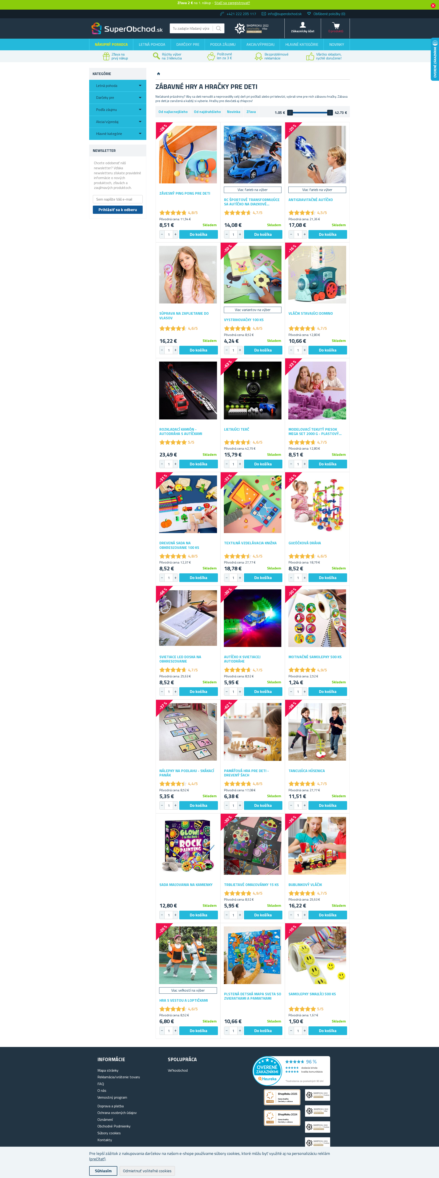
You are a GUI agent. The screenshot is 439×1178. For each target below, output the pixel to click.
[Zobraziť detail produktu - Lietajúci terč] (253, 390)
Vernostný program (112, 1097)
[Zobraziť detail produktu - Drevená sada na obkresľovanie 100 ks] (188, 504)
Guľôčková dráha (305, 543)
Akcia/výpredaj (260, 44)
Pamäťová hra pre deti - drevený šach (246, 773)
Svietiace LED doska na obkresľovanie (180, 659)
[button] (175, 234)
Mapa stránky (107, 1070)
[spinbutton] (169, 234)
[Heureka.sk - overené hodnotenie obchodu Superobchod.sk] (291, 1084)
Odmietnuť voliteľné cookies (147, 1171)
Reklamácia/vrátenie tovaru (118, 1077)
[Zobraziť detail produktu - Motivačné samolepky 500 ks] (317, 618)
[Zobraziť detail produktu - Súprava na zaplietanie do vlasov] (188, 275)
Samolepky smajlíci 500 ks (312, 994)
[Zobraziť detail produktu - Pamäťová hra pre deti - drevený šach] (253, 732)
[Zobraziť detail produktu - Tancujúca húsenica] (317, 732)
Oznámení (105, 1119)
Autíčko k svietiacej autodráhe (242, 659)
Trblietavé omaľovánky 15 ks (251, 885)
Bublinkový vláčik (305, 885)
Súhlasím (103, 1171)
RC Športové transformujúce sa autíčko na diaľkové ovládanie (252, 202)
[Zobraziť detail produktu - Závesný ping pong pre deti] (188, 154)
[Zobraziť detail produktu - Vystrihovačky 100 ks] (253, 275)
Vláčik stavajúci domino (311, 313)
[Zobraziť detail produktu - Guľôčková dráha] (317, 504)
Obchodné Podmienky (114, 1126)
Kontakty (104, 1140)
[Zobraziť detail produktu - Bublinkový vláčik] (317, 846)
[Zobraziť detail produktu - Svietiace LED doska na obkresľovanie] (188, 618)
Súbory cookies (109, 1133)
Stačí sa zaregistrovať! (232, 2)
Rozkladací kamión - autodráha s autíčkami (180, 431)
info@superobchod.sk (285, 13)
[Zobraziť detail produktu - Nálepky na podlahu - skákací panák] (188, 732)
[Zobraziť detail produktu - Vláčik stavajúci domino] (317, 275)
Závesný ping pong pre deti (184, 193)
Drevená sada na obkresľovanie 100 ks (179, 545)
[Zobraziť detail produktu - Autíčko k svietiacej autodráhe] (253, 618)
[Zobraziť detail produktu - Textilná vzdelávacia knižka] (253, 504)
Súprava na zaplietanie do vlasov (184, 315)
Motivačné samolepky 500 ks (315, 657)
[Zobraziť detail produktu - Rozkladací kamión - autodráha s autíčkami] (188, 390)
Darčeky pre (187, 44)
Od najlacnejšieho (173, 111)
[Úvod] (158, 73)
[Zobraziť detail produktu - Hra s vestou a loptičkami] (188, 955)
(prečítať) (97, 1159)
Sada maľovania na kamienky (186, 885)
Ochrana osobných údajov (117, 1112)
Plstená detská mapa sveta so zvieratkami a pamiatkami (252, 996)
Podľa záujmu (223, 44)
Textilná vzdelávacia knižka (250, 543)
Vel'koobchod (178, 1070)
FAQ (100, 1084)
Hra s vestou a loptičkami (183, 1000)
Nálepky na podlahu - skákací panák (186, 773)
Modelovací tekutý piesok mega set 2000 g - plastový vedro (314, 431)
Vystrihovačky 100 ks (244, 320)
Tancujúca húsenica (307, 771)
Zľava (251, 111)
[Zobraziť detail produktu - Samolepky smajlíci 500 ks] (317, 955)
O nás (101, 1090)
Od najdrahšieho (207, 111)
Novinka (233, 111)
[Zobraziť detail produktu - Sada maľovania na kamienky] (188, 846)
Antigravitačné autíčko (311, 200)
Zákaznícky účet (302, 31)
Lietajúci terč (236, 429)
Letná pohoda (152, 44)
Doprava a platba (110, 1106)
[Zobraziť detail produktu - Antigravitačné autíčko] (317, 154)
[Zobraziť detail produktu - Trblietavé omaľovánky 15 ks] (253, 846)
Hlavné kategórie (301, 44)
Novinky (336, 44)
